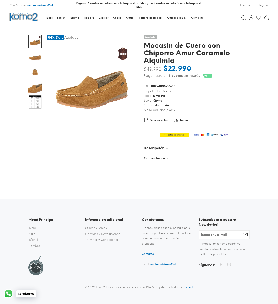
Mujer (32, 234)
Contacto (148, 254)
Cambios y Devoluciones (102, 234)
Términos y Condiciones (102, 240)
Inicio (32, 228)
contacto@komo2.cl (40, 5)
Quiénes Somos (96, 228)
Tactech (188, 287)
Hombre (34, 246)
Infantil (33, 240)
